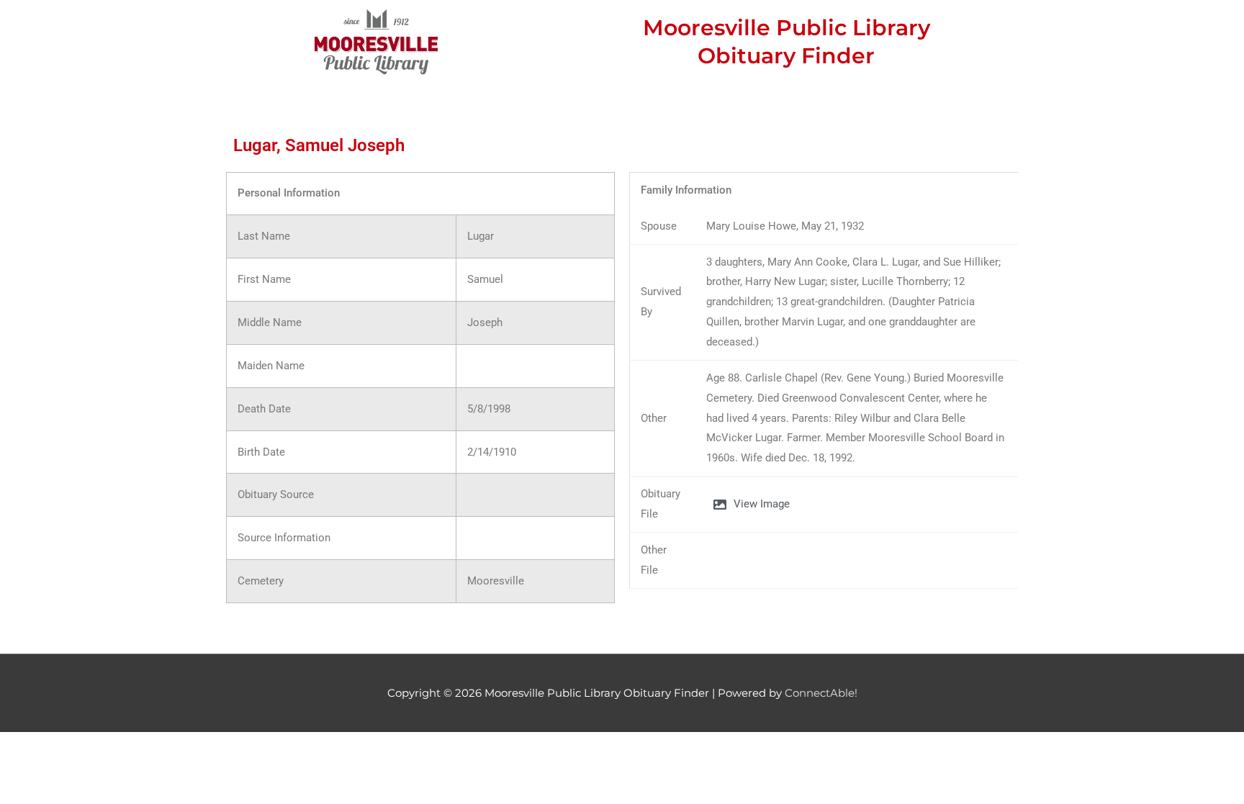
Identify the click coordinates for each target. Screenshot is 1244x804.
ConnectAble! (821, 693)
